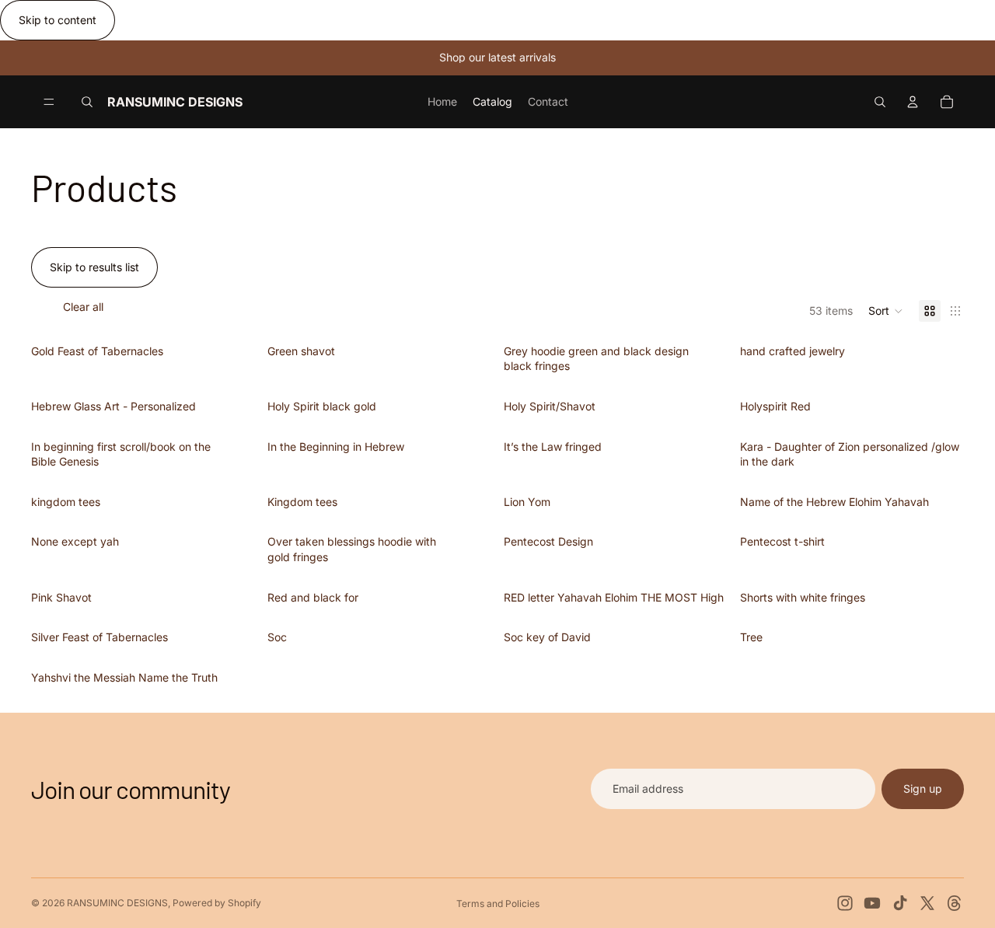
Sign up (922, 788)
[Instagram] (845, 903)
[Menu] (49, 102)
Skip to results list (94, 267)
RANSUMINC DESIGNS (117, 903)
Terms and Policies (497, 903)
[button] (885, 311)
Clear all (83, 306)
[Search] (87, 102)
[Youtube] (872, 903)
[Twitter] (927, 903)
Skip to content (57, 19)
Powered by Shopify (217, 903)
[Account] (913, 102)
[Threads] (954, 903)
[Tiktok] (900, 903)
